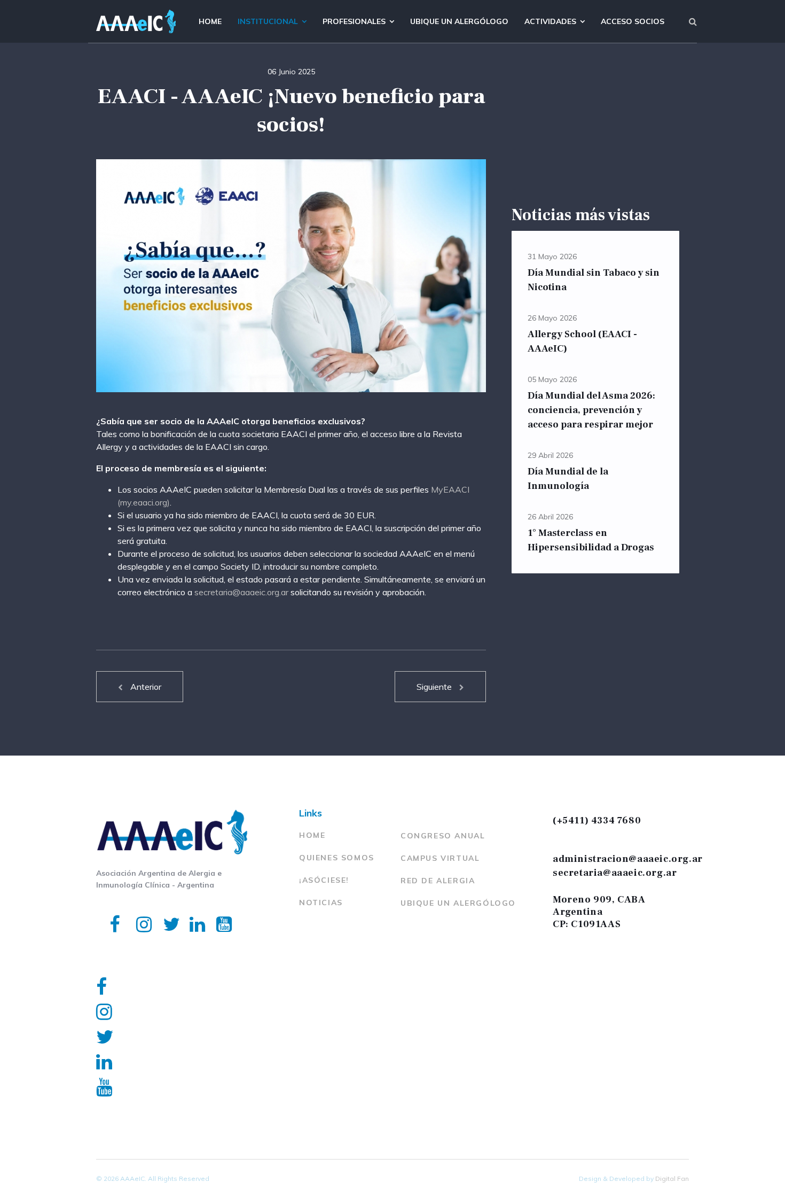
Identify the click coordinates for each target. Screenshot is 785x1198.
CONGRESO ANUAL (443, 836)
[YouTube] (216, 910)
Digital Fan (672, 1178)
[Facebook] (109, 910)
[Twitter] (163, 910)
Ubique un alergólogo (459, 21)
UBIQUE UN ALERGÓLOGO (458, 903)
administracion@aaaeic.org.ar (628, 859)
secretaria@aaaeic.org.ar (241, 592)
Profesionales (354, 21)
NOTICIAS (321, 902)
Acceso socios (632, 21)
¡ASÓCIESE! (324, 880)
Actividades (550, 21)
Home (210, 21)
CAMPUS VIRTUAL (440, 858)
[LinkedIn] (189, 910)
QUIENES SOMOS (336, 857)
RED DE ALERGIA (438, 880)
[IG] (136, 910)
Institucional (268, 21)
